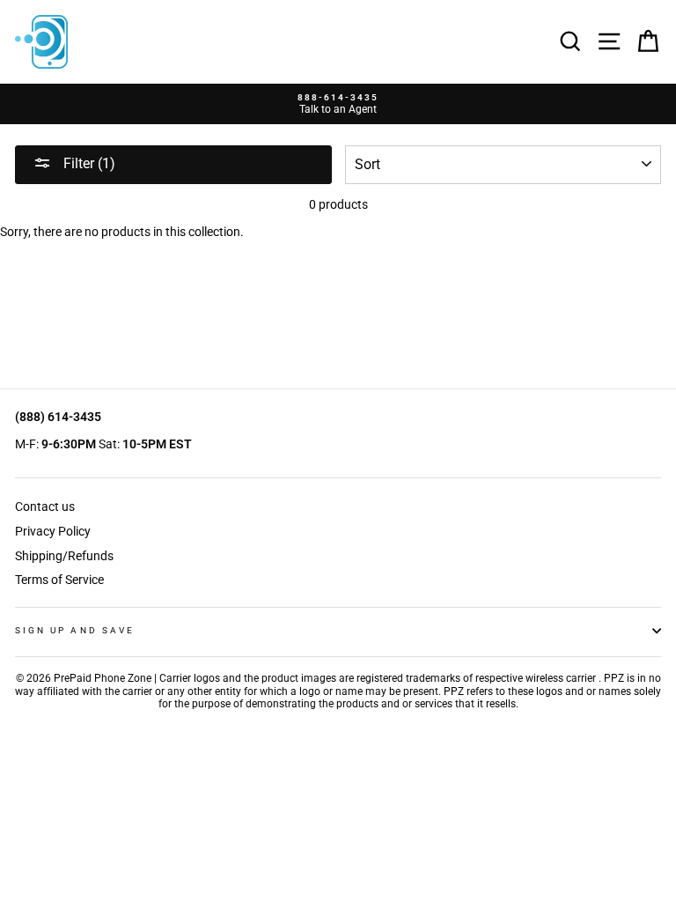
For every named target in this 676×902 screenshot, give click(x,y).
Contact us (45, 506)
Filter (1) (87, 163)
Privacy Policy (53, 531)
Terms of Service (59, 580)
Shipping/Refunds (64, 556)
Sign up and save (75, 630)
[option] (338, 104)
